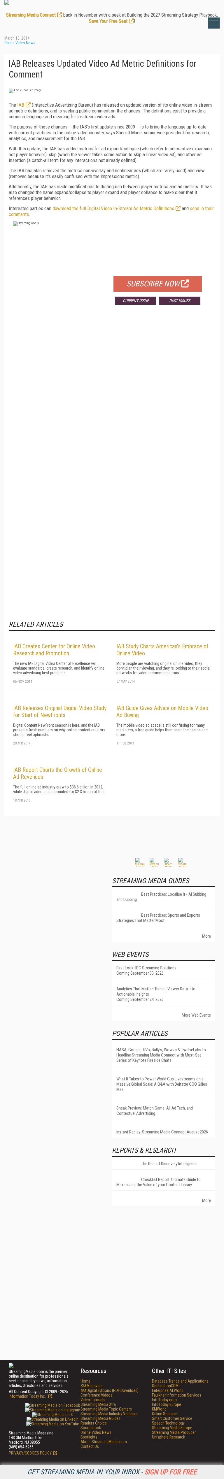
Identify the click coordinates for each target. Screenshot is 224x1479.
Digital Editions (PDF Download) (109, 1390)
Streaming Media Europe (172, 1427)
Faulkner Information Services (176, 1395)
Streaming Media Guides (100, 1418)
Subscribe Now (153, 283)
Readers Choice (93, 1423)
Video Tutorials (92, 1399)
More (206, 936)
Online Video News (19, 43)
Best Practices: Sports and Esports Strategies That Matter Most (158, 918)
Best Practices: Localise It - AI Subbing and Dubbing (161, 897)
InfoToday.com (164, 1399)
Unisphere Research (168, 1437)
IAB (20, 105)
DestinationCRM (165, 1385)
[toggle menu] (214, 23)
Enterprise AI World (167, 1390)
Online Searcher (165, 1413)
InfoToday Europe (166, 1404)
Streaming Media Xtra (98, 1404)
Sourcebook (90, 1427)
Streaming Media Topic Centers (106, 1409)
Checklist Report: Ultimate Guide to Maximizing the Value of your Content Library (158, 1182)
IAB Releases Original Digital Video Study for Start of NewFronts (59, 712)
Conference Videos (96, 1395)
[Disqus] (112, 395)
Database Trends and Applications (180, 1381)
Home (85, 1381)
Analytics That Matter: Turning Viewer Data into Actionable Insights (155, 991)
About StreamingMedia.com (103, 1441)
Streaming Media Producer (174, 1432)
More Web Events (196, 1015)
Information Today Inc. (28, 1396)
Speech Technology (168, 1423)
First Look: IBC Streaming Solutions (146, 968)
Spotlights (88, 1437)
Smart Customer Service (172, 1418)
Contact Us (89, 1446)
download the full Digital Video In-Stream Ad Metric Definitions (113, 208)
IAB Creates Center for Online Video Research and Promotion (54, 650)
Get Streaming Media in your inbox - (112, 1472)
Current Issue (136, 300)
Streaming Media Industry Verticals (109, 1413)
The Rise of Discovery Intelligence (169, 1163)
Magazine (91, 1385)
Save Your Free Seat (108, 21)
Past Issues (179, 300)
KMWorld (159, 1409)
